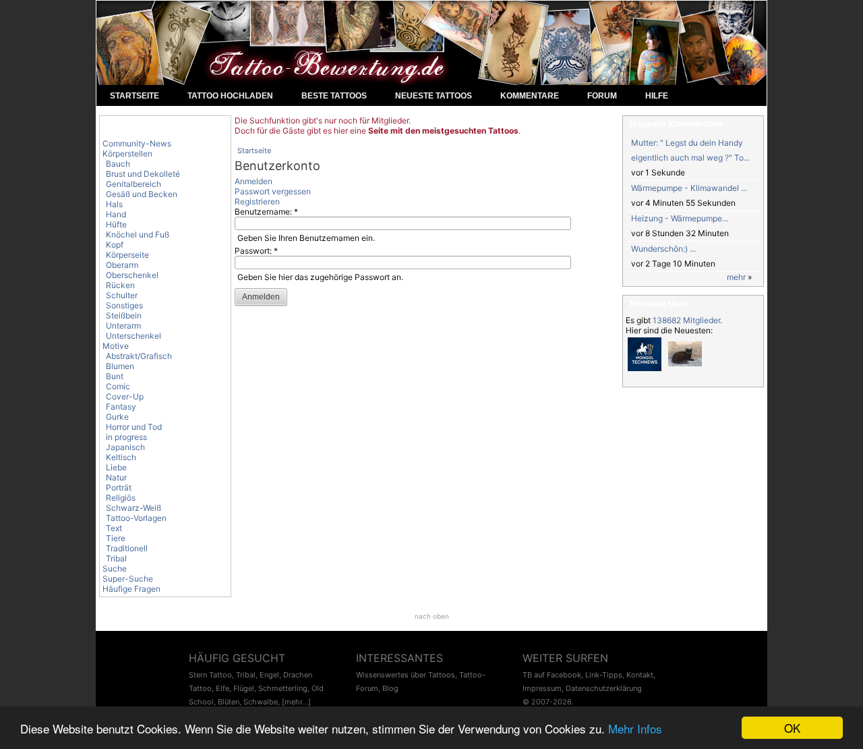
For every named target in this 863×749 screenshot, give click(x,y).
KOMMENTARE (529, 96)
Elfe (222, 688)
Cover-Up (125, 396)
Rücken (120, 285)
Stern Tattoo (210, 674)
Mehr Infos (635, 728)
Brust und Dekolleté (143, 174)
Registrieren (257, 201)
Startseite (254, 150)
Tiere (115, 538)
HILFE (656, 96)
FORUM (602, 96)
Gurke (117, 417)
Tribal (116, 558)
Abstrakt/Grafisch (139, 356)
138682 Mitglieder (686, 320)
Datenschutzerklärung (604, 688)
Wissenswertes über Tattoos (405, 674)
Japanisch (125, 447)
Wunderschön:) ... (663, 249)
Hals (114, 204)
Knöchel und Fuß (137, 234)
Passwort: (256, 251)
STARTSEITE (134, 96)
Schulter (122, 295)
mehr (736, 277)
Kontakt (639, 674)
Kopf (114, 245)
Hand (116, 214)
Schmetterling (282, 688)
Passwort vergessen (273, 191)
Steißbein (124, 315)
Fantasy (121, 406)
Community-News (136, 143)
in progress (126, 437)
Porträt (118, 487)
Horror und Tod (134, 427)
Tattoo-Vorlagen (136, 518)
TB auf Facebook (552, 674)
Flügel (243, 688)
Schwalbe (260, 701)
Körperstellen (127, 153)
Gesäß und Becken (141, 194)
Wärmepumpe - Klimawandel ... (689, 188)
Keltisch (121, 457)
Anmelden (253, 181)
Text (114, 528)
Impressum (542, 688)
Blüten (228, 701)
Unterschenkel (133, 336)
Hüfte (116, 224)
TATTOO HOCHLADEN (230, 96)
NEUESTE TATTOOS (433, 96)
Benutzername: (266, 211)
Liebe (116, 467)
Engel (269, 674)
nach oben (432, 616)
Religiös (121, 498)
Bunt (114, 376)
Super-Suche (127, 579)
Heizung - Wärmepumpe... (679, 218)
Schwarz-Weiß (133, 508)
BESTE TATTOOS (334, 96)
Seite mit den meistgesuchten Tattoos (443, 131)
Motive (115, 346)
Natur (116, 477)
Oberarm (122, 265)
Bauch (118, 164)
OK (792, 727)
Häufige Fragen (131, 589)
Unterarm (123, 326)
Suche (114, 568)
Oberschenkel (132, 275)
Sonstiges (124, 305)
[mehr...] (296, 701)
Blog (390, 688)
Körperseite (127, 255)
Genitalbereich (133, 184)
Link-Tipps (603, 674)
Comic (118, 386)
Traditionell (127, 548)
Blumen (120, 366)
